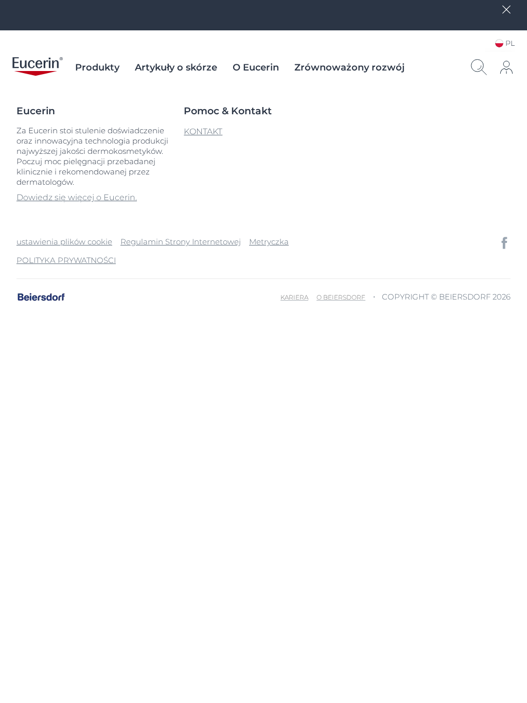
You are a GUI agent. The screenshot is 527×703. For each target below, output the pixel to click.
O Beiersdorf (341, 297)
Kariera (294, 297)
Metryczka (269, 242)
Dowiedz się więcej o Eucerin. (76, 197)
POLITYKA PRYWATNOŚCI (66, 260)
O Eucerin (256, 67)
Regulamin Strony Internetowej (180, 242)
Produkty (97, 67)
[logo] (37, 67)
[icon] (504, 243)
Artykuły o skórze (176, 67)
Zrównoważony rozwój (349, 67)
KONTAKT (203, 131)
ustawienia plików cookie (64, 242)
